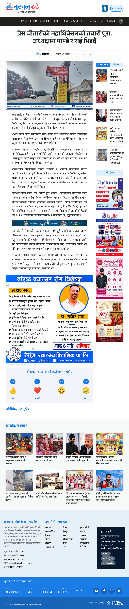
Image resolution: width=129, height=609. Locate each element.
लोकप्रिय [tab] (116, 64)
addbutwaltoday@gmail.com (114, 548)
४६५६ (21, 551)
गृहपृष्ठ (24, 21)
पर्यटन (65, 543)
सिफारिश (83, 539)
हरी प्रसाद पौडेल (12, 592)
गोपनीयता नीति (108, 563)
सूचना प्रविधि (84, 527)
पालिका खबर (67, 539)
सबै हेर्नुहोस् (109, 172)
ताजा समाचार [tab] (103, 64)
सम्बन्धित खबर (16, 426)
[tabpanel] (109, 122)
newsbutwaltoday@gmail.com (115, 541)
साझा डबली (112, 21)
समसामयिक (45, 21)
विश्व (65, 547)
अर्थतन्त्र (74, 21)
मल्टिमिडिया (49, 547)
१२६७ (21, 555)
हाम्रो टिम (78, 591)
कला (101, 21)
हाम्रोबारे (105, 554)
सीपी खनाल (46, 592)
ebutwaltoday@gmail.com (20, 563)
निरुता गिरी (63, 592)
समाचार (33, 21)
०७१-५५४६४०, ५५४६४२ (17, 559)
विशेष (56, 21)
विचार (83, 21)
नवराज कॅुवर (29, 592)
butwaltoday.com (19, 604)
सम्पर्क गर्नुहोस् (108, 558)
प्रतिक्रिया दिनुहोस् (18, 409)
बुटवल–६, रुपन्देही (16, 567)
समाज (65, 21)
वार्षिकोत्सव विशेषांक (84, 545)
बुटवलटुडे (45, 54)
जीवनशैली (84, 531)
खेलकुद (92, 21)
